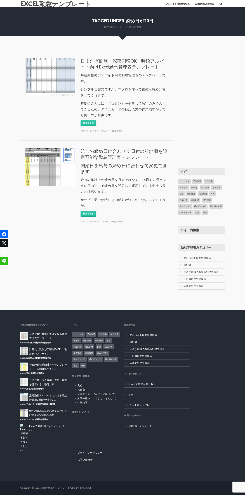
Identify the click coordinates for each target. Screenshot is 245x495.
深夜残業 (207, 200)
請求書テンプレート (140, 425)
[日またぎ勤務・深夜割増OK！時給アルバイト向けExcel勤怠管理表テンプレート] (50, 76)
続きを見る (88, 123)
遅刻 (205, 212)
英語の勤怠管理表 (193, 285)
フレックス (184, 181)
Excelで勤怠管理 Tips (142, 383)
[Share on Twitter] (4, 243)
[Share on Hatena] (4, 252)
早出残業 (216, 187)
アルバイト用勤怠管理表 (178, 3)
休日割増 (183, 187)
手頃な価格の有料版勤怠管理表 (201, 272)
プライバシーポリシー (90, 452)
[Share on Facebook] (4, 234)
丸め (80, 385)
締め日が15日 (216, 206)
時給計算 (191, 194)
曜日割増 (203, 194)
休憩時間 (82, 402)
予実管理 (197, 181)
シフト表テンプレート (142, 404)
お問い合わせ (85, 459)
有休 (213, 194)
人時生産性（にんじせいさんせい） (97, 398)
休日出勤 (209, 181)
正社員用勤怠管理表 (204, 3)
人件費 (81, 389)
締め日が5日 (185, 206)
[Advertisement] (201, 104)
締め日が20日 (186, 212)
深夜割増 (195, 200)
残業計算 (183, 200)
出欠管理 (205, 187)
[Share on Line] (4, 261)
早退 (181, 194)
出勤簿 (194, 187)
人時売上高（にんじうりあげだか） (97, 393)
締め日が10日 (200, 206)
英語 (197, 212)
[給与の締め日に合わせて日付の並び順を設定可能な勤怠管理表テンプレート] (50, 167)
